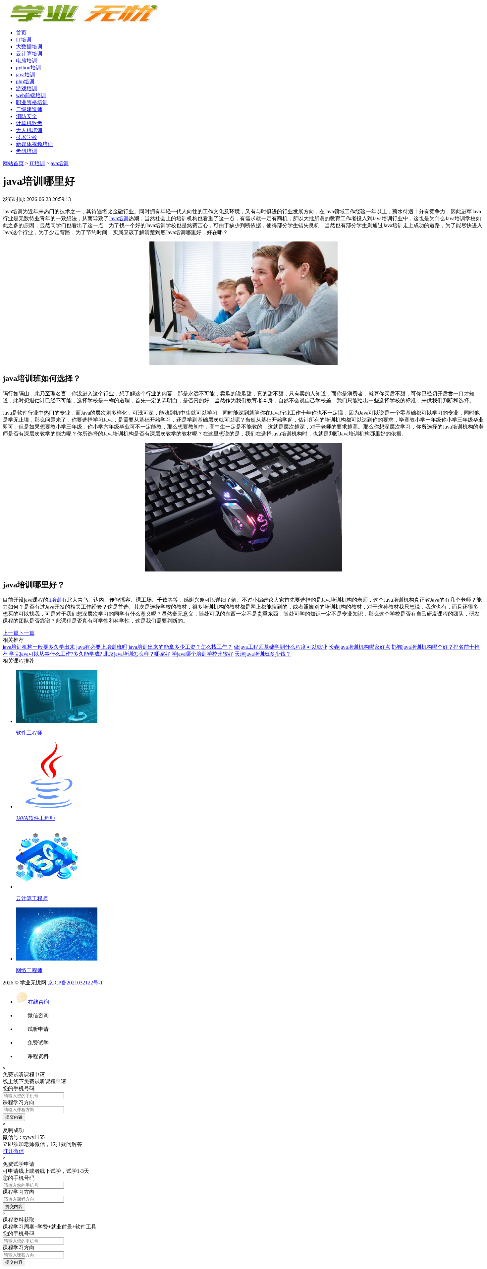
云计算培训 (29, 53)
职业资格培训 (32, 102)
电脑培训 (26, 60)
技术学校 (26, 137)
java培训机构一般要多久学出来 (39, 647)
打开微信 (13, 1151)
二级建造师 (29, 109)
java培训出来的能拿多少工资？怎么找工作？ (181, 647)
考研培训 (26, 151)
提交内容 (14, 1116)
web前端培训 (31, 95)
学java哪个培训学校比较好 (202, 654)
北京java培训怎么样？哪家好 (136, 654)
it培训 (55, 600)
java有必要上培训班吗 (101, 647)
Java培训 (119, 218)
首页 (21, 32)
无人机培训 (29, 130)
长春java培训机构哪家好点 (359, 647)
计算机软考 (29, 123)
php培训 (25, 81)
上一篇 (11, 633)
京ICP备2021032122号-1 (75, 982)
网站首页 (13, 163)
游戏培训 (26, 88)
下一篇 (26, 633)
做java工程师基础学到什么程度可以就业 (280, 647)
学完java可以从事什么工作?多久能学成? (55, 654)
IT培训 (23, 39)
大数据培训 (29, 46)
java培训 (25, 74)
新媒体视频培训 (34, 144)
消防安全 (26, 116)
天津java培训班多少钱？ (263, 654)
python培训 (28, 67)
